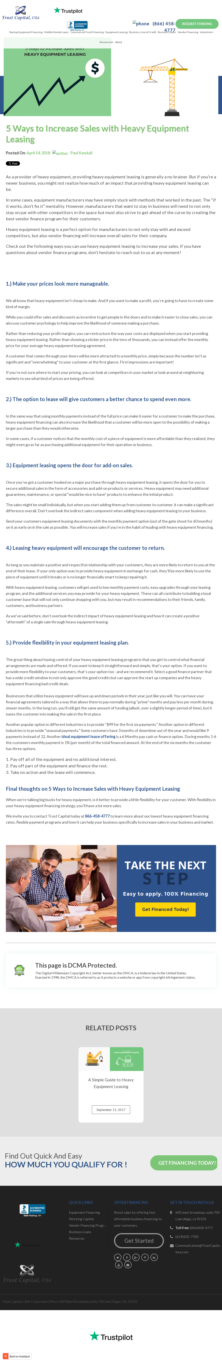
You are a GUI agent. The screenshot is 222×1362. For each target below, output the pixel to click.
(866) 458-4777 (164, 27)
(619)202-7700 (186, 1236)
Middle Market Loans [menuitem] (56, 32)
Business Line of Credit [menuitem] (142, 32)
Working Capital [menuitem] (81, 1219)
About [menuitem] (118, 42)
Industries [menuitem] (206, 32)
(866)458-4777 (201, 1228)
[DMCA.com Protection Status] (19, 970)
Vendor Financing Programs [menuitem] (88, 1225)
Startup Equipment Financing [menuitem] (25, 32)
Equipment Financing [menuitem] (84, 1212)
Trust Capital (59, 816)
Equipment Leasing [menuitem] (116, 32)
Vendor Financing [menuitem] (188, 32)
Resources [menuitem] (106, 42)
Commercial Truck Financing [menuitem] (87, 32)
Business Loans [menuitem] (167, 32)
